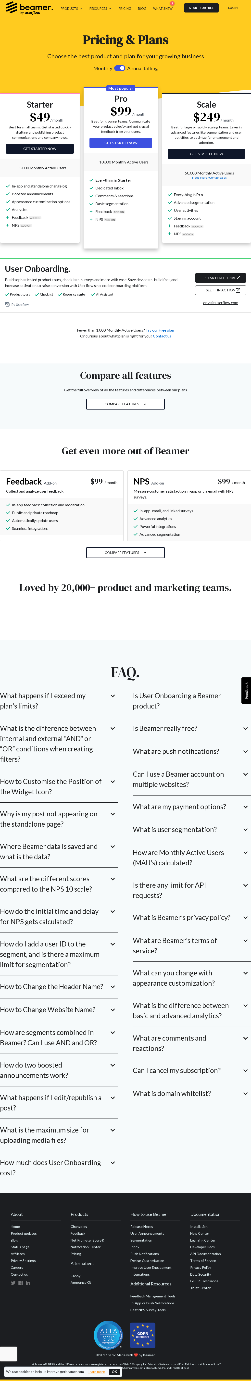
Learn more (96, 1372)
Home (15, 1226)
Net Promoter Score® (87, 1240)
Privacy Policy (200, 1267)
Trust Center (200, 1288)
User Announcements (147, 1233)
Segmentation (141, 1240)
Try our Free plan (160, 330)
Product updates (24, 1233)
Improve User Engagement (151, 1267)
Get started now (39, 149)
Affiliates (18, 1254)
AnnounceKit (81, 1282)
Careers (17, 1267)
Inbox (134, 1247)
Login (233, 8)
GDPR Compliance (204, 1281)
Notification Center (85, 1247)
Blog (14, 1240)
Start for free (201, 8)
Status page (20, 1247)
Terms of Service (203, 1260)
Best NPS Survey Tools (148, 1310)
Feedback (78, 1233)
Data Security (200, 1274)
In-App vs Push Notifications (152, 1303)
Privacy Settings (23, 1260)
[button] (72, 8)
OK (114, 1371)
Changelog (79, 1226)
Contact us (162, 336)
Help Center (199, 1233)
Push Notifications (144, 1254)
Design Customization (147, 1260)
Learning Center (202, 1240)
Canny (75, 1276)
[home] (29, 8)
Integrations (140, 1274)
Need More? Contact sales (209, 177)
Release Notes (141, 1226)
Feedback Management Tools (153, 1296)
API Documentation (205, 1254)
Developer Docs (202, 1247)
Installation (199, 1226)
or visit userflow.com (220, 302)
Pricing (76, 1254)
